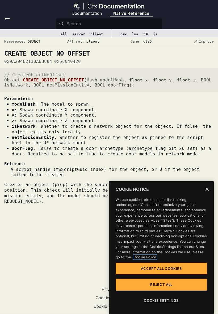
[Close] (207, 189)
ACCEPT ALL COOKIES (161, 268)
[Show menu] (7, 18)
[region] (161, 247)
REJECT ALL (161, 284)
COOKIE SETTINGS (161, 300)
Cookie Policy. (145, 257)
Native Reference (131, 13)
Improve (204, 41)
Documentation (87, 13)
